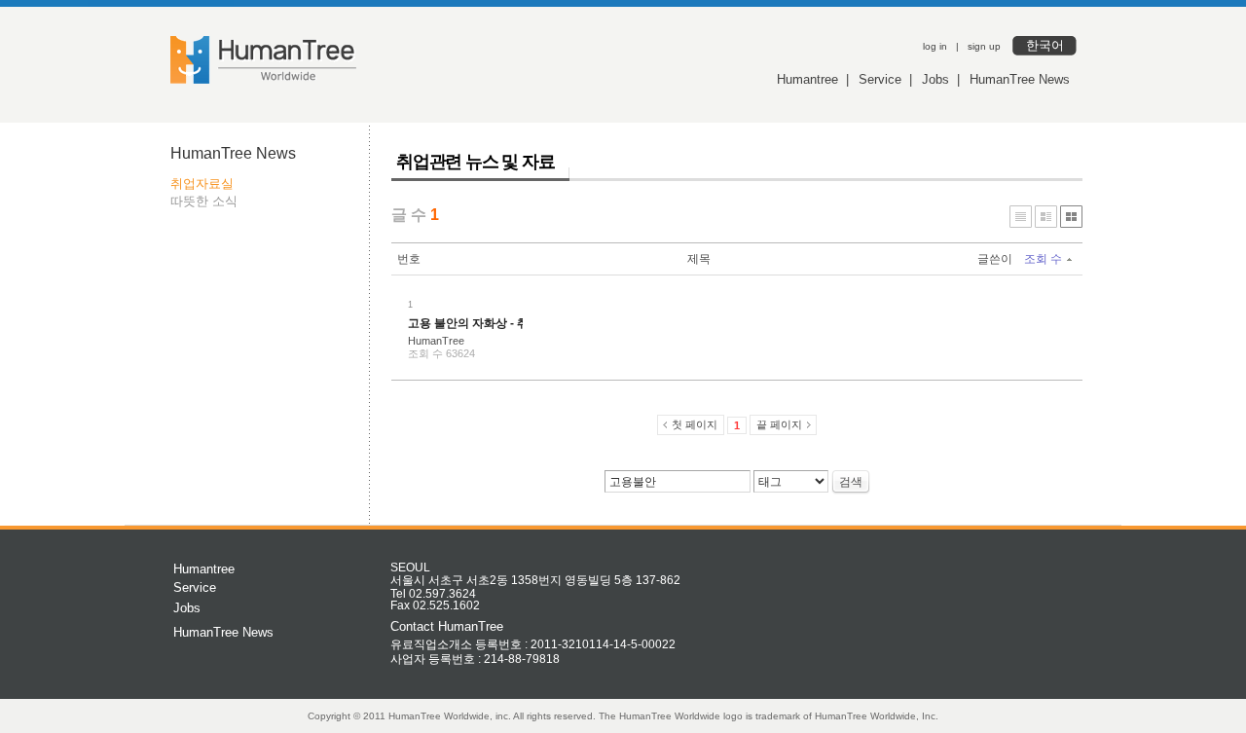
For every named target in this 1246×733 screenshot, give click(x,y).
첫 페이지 (694, 424)
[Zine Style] (1046, 216)
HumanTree (436, 341)
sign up (984, 46)
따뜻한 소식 (204, 201)
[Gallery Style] (1071, 216)
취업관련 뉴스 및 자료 (475, 161)
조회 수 (1043, 259)
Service (880, 79)
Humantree (807, 79)
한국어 (1045, 45)
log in (935, 46)
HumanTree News (1020, 79)
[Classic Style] (1020, 216)
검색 (850, 482)
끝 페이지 (779, 424)
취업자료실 (202, 183)
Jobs (935, 79)
